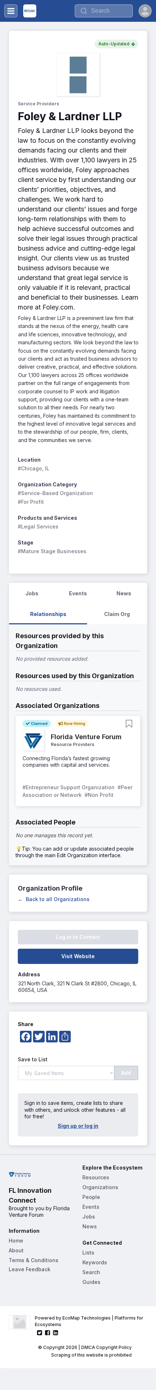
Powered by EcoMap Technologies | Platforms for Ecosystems (89, 1321)
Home (16, 1240)
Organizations (100, 1187)
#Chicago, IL (33, 468)
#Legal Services (38, 526)
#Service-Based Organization (55, 493)
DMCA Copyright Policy (106, 1347)
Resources (95, 1177)
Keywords (94, 1262)
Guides (91, 1282)
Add (126, 1073)
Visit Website (78, 956)
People (91, 1197)
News (89, 1226)
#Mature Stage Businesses (52, 551)
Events (90, 1207)
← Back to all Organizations (54, 899)
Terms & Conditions (33, 1260)
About (16, 1250)
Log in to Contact (78, 937)
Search (91, 1272)
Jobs (88, 1216)
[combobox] (104, 10)
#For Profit (31, 502)
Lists (88, 1252)
